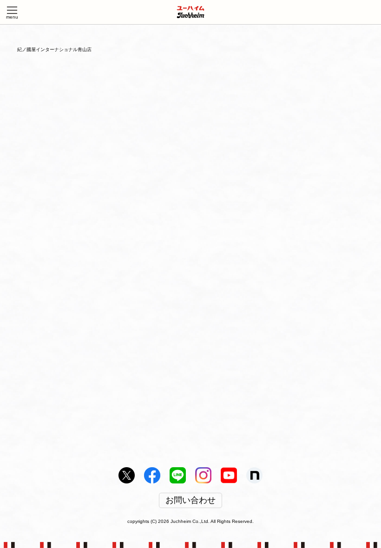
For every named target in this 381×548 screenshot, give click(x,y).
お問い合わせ (190, 500)
